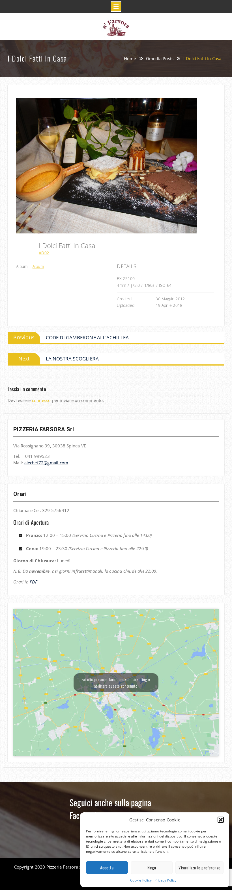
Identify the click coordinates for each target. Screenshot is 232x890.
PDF (33, 582)
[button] (221, 820)
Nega (151, 867)
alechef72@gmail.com (46, 462)
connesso (41, 400)
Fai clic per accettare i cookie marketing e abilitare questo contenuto (115, 682)
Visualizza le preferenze (199, 867)
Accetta (107, 867)
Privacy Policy (165, 880)
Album (38, 266)
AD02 (44, 252)
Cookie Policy (141, 880)
